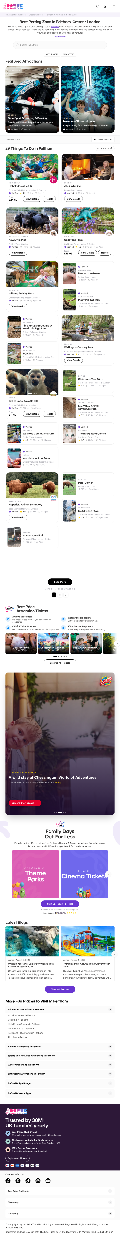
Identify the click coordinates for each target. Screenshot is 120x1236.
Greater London (36, 15)
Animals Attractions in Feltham (24, 1046)
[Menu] (114, 6)
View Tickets (52, 54)
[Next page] (66, 594)
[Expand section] (110, 1047)
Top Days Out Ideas (18, 1191)
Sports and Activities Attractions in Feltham (31, 1055)
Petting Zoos (71, 15)
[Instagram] (37, 1181)
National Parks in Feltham (21, 1028)
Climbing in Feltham (18, 1019)
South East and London (15, 15)
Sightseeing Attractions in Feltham (26, 1073)
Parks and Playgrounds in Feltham (25, 1032)
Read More (60, 36)
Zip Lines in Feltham (18, 1037)
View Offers (68, 54)
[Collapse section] (110, 1009)
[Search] (97, 6)
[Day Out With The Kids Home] (12, 6)
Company (13, 1213)
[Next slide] (108, 874)
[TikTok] (27, 1181)
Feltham (49, 15)
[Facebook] (7, 1181)
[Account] (105, 6)
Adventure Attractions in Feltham (26, 1009)
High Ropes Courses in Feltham (24, 1024)
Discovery (13, 1202)
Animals (59, 15)
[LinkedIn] (17, 1181)
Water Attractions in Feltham (23, 1064)
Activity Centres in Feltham (21, 1015)
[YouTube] (47, 1181)
